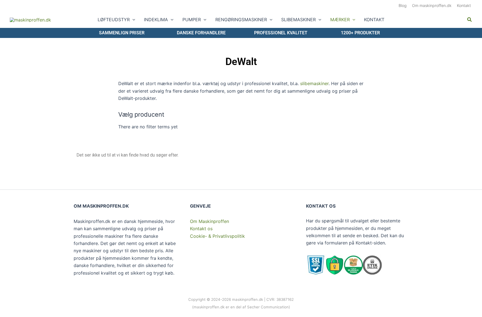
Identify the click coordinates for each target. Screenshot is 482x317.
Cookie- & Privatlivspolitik (217, 236)
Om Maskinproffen (209, 221)
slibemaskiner (314, 83)
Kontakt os (201, 228)
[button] (132, 19)
